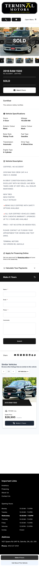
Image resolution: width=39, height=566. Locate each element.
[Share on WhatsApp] (24, 356)
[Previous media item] (2, 42)
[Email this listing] (15, 356)
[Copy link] (35, 356)
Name (5, 289)
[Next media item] (37, 42)
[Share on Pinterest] (27, 356)
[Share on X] (21, 356)
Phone (5, 310)
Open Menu (30, 20)
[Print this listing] (32, 356)
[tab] (7, 504)
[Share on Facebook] (18, 356)
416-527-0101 (13, 546)
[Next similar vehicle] (13, 371)
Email (5, 299)
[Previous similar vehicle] (4, 371)
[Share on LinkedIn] (29, 356)
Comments (6, 320)
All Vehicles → (23, 371)
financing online (23, 257)
